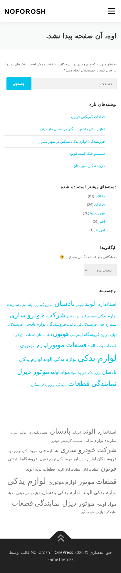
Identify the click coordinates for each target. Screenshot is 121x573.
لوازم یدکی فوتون (89, 373)
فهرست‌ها (97, 213)
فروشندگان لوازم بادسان (44, 324)
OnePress (64, 552)
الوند (91, 303)
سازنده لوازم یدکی (100, 440)
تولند (30, 305)
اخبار (101, 221)
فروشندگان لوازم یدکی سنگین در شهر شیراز (72, 141)
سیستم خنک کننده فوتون (86, 153)
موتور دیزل (33, 371)
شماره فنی (107, 324)
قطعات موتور (68, 344)
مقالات (100, 196)
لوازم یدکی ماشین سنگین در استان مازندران (72, 128)
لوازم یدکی (97, 358)
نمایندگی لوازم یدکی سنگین (49, 385)
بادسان (64, 303)
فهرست (111, 11)
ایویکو (80, 305)
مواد (74, 373)
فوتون (61, 333)
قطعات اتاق (44, 335)
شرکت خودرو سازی (37, 314)
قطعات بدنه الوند (102, 345)
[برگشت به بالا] (60, 538)
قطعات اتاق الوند (24, 335)
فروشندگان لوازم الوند (82, 324)
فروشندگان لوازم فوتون (56, 459)
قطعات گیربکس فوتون (88, 116)
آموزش (99, 229)
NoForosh (25, 11)
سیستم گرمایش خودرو (81, 316)
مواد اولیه (60, 372)
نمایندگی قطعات (92, 383)
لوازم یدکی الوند (60, 359)
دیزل (23, 305)
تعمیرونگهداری (43, 305)
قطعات (99, 204)
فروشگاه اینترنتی (85, 334)
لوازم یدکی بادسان (61, 492)
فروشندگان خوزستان (89, 165)
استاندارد (107, 304)
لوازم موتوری (34, 345)
